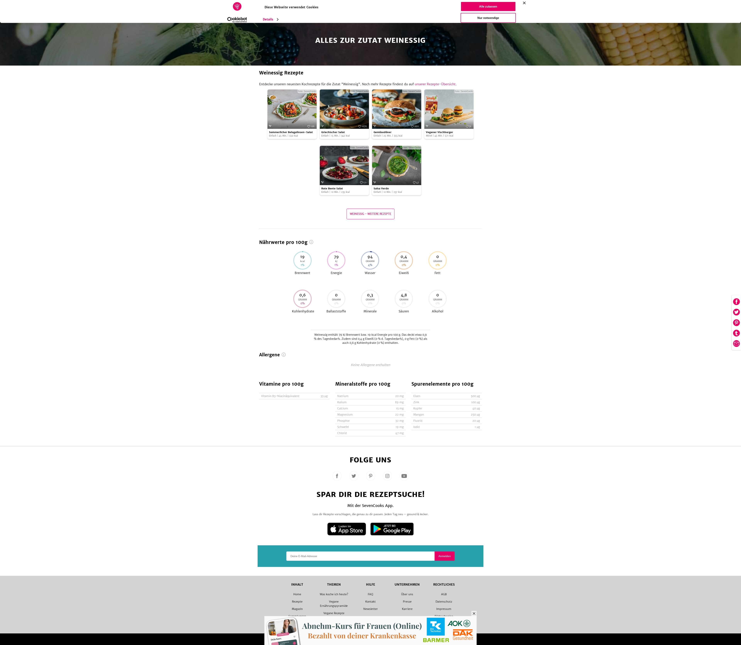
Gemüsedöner (383, 132)
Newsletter (370, 609)
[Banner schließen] (524, 3)
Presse (407, 601)
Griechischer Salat (333, 132)
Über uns (407, 594)
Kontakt (370, 601)
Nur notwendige (488, 17)
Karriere (407, 609)
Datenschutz (444, 601)
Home (297, 594)
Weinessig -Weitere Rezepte (370, 214)
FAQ (370, 594)
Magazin (297, 609)
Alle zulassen (488, 6)
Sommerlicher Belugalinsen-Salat (291, 132)
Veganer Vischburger (439, 132)
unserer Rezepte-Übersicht (435, 84)
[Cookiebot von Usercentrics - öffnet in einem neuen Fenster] (237, 20)
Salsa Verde (381, 188)
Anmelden (444, 556)
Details (268, 19)
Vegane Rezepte (333, 613)
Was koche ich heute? (334, 594)
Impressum (443, 609)
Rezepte (297, 601)
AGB (444, 594)
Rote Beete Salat (332, 188)
